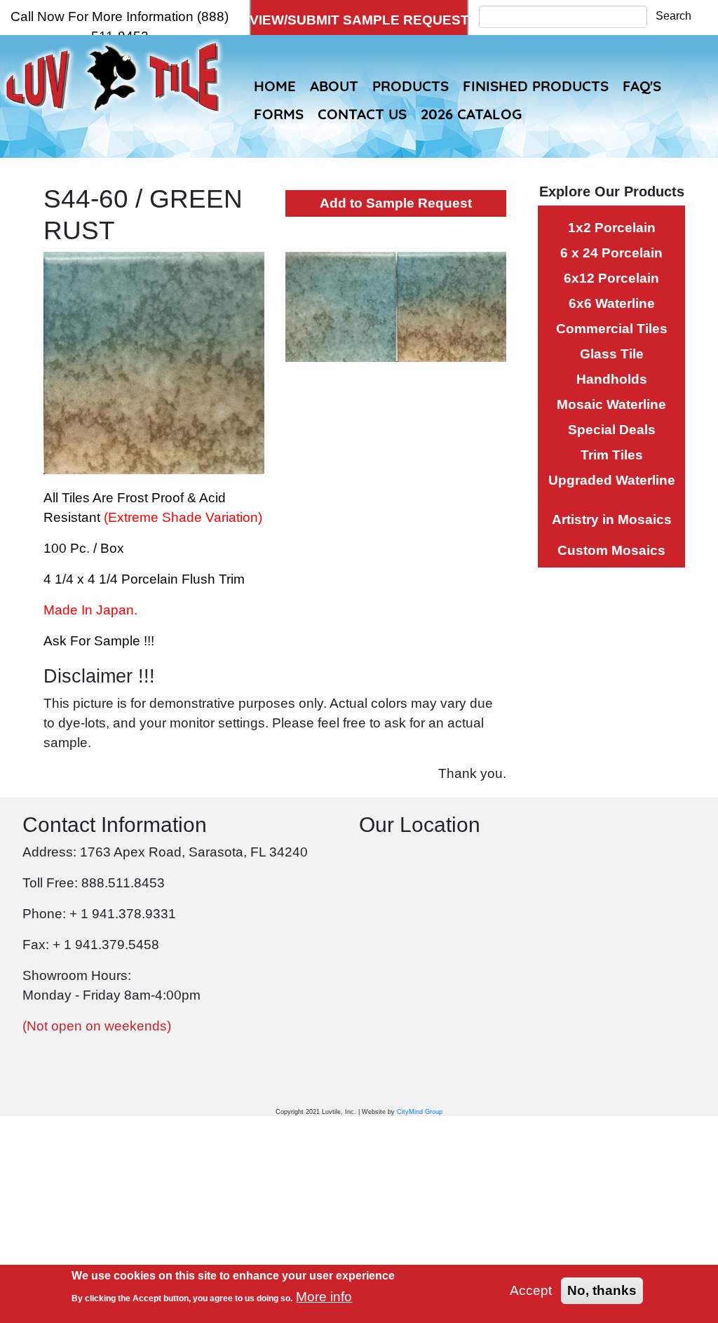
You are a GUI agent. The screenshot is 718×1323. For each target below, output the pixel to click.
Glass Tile (612, 354)
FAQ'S (642, 85)
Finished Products (536, 85)
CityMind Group (419, 1111)
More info (324, 1296)
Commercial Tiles (612, 328)
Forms (279, 114)
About (334, 85)
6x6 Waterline (612, 303)
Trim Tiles (612, 455)
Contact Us (362, 114)
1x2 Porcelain (612, 227)
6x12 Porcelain (611, 278)
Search (673, 16)
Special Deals (612, 429)
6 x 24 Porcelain (611, 253)
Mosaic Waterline (611, 404)
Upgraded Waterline (611, 480)
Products (410, 85)
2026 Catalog (471, 114)
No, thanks (602, 1290)
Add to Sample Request (396, 203)
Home (275, 85)
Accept (531, 1290)
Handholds (611, 379)
